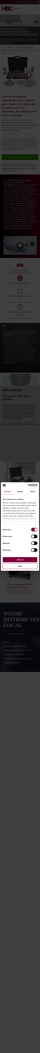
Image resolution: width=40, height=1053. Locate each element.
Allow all (20, 560)
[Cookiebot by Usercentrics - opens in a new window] (28, 485)
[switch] (34, 536)
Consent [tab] (7, 491)
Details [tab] (20, 491)
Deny (20, 566)
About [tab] (32, 491)
